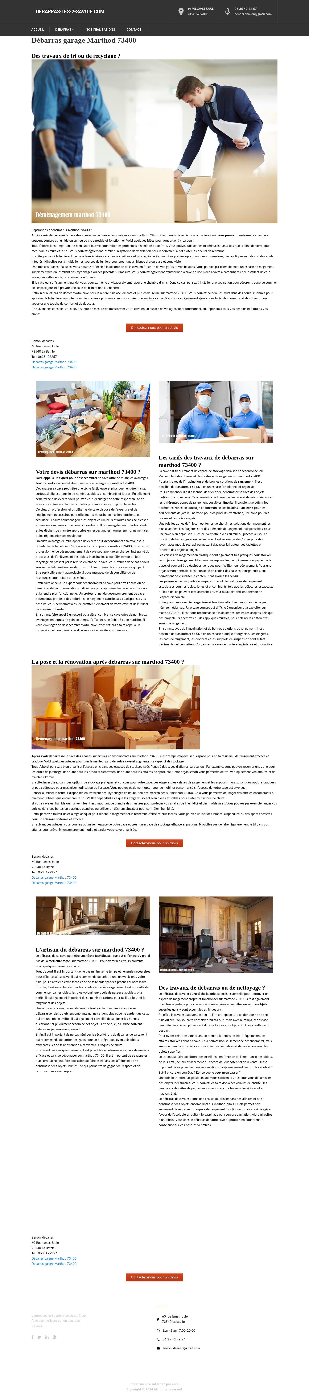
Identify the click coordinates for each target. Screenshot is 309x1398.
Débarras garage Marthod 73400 (54, 362)
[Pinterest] (54, 1337)
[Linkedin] (47, 1337)
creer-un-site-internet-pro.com (155, 1384)
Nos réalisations (100, 30)
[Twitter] (39, 1337)
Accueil (37, 30)
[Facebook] (32, 1337)
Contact (134, 30)
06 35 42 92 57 (246, 9)
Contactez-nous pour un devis (154, 328)
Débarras (63, 30)
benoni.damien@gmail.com (253, 14)
